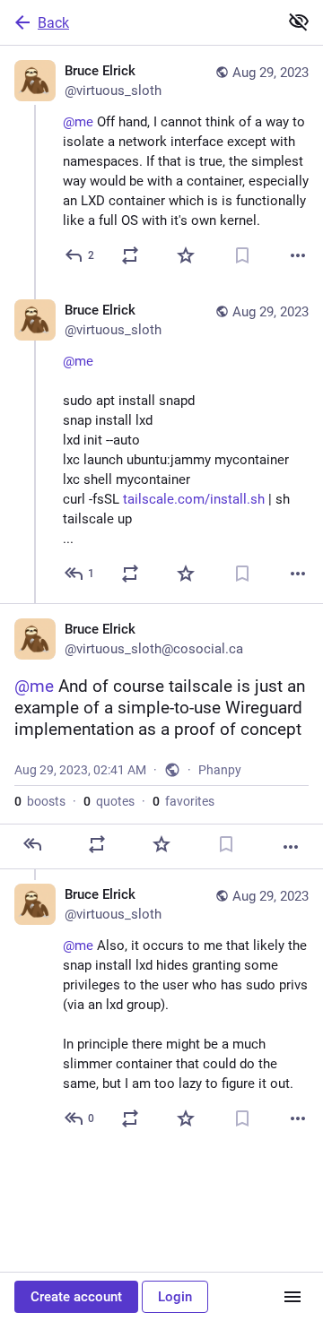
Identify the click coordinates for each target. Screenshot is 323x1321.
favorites (183, 801)
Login (175, 1297)
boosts (39, 801)
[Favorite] (185, 255)
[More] (298, 255)
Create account (76, 1297)
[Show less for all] (299, 21)
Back (53, 22)
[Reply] (32, 844)
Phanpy (219, 770)
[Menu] (292, 1297)
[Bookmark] (242, 255)
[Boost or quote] (130, 255)
